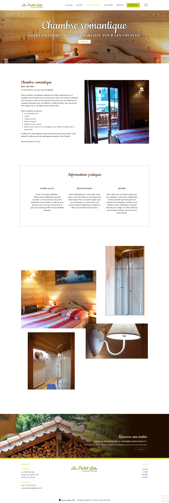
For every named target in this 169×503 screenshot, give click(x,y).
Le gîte (79, 5)
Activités (108, 5)
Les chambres (92, 5)
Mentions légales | (84, 500)
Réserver (133, 5)
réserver (141, 449)
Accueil (69, 5)
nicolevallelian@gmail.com (31, 488)
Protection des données (101, 500)
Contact (120, 5)
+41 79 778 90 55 (28, 485)
